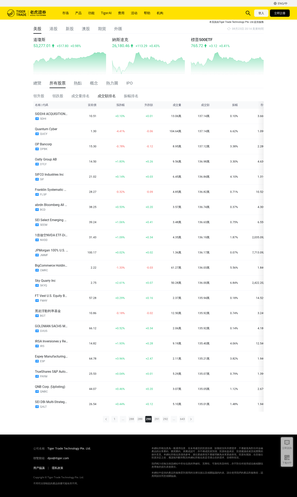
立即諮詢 (287, 448)
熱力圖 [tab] (112, 83)
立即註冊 (279, 13)
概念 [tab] (94, 83)
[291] (191, 419)
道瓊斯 (39, 39)
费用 (121, 13)
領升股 (38, 96)
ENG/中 (283, 3)
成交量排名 (80, 96)
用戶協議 (39, 468)
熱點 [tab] (78, 83)
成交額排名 (107, 96)
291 (157, 419)
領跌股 (57, 96)
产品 (78, 13)
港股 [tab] (54, 28)
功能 (91, 13)
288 (131, 419)
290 (148, 419)
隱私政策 (57, 468)
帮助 (147, 13)
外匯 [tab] (118, 28)
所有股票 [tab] (58, 83)
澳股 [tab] (86, 28)
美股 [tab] (37, 28)
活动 (134, 13)
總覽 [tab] (37, 83)
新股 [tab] (70, 28)
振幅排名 (131, 96)
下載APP (287, 462)
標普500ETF (202, 39)
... (123, 419)
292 (165, 419)
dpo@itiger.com (58, 458)
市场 (65, 13)
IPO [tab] (129, 83)
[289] (106, 419)
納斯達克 (120, 39)
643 (182, 419)
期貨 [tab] (102, 28)
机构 (160, 13)
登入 (261, 13)
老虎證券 (29, 13)
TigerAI (106, 13)
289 (140, 419)
